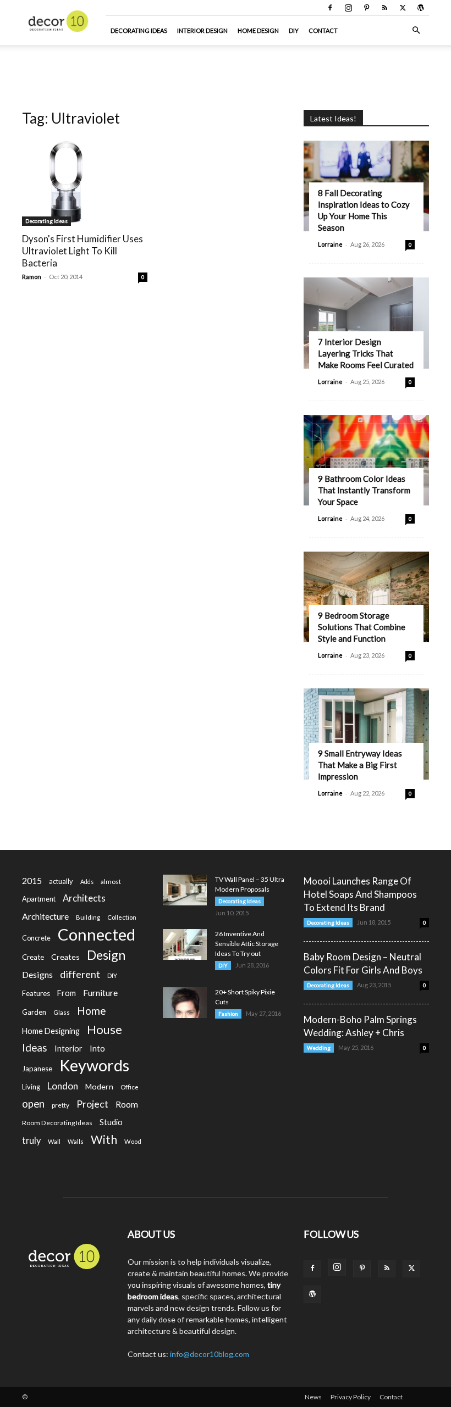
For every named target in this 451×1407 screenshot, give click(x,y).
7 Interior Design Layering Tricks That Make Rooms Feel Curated (366, 353)
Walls (76, 1141)
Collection (121, 917)
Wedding (319, 1047)
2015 (32, 880)
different (80, 974)
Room (127, 1104)
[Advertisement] (225, 69)
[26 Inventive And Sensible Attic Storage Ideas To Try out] (185, 944)
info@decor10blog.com (209, 1354)
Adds (87, 881)
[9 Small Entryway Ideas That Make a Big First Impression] (366, 733)
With (104, 1139)
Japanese (37, 1068)
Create (33, 957)
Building (88, 917)
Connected (96, 934)
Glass (61, 1012)
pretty (60, 1105)
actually (61, 881)
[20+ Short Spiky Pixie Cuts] (185, 1002)
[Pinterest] (366, 7)
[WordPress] (421, 7)
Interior (68, 1048)
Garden (34, 1012)
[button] (416, 30)
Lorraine (330, 244)
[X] (402, 7)
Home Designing (51, 1031)
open (33, 1104)
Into (97, 1048)
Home (91, 1010)
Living (31, 1086)
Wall (54, 1141)
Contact (323, 30)
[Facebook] (330, 7)
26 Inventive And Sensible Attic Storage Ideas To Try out (246, 944)
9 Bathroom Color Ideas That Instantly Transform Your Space (364, 490)
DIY (294, 30)
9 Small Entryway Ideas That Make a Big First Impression (360, 764)
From (66, 993)
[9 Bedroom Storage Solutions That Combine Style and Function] (366, 597)
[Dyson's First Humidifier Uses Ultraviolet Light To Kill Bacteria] (84, 182)
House (104, 1029)
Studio (111, 1122)
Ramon (31, 276)
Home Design (258, 30)
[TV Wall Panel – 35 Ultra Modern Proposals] (185, 890)
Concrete (36, 938)
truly (31, 1140)
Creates (65, 956)
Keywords (94, 1065)
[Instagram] (348, 7)
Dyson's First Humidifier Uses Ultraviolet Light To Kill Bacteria (82, 251)
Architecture (45, 916)
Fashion (228, 1013)
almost (111, 881)
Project (92, 1104)
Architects (84, 898)
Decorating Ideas (139, 30)
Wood (132, 1141)
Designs (37, 974)
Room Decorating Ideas (57, 1123)
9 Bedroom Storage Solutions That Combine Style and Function (361, 626)
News (313, 1397)
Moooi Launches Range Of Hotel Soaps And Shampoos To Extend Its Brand (360, 894)
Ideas (34, 1048)
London (62, 1086)
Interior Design (202, 30)
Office (129, 1087)
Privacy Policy (351, 1397)
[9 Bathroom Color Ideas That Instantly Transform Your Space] (366, 460)
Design (106, 955)
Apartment (39, 898)
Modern (99, 1086)
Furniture (100, 992)
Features (36, 993)
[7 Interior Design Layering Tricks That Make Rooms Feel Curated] (366, 322)
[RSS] (384, 7)
